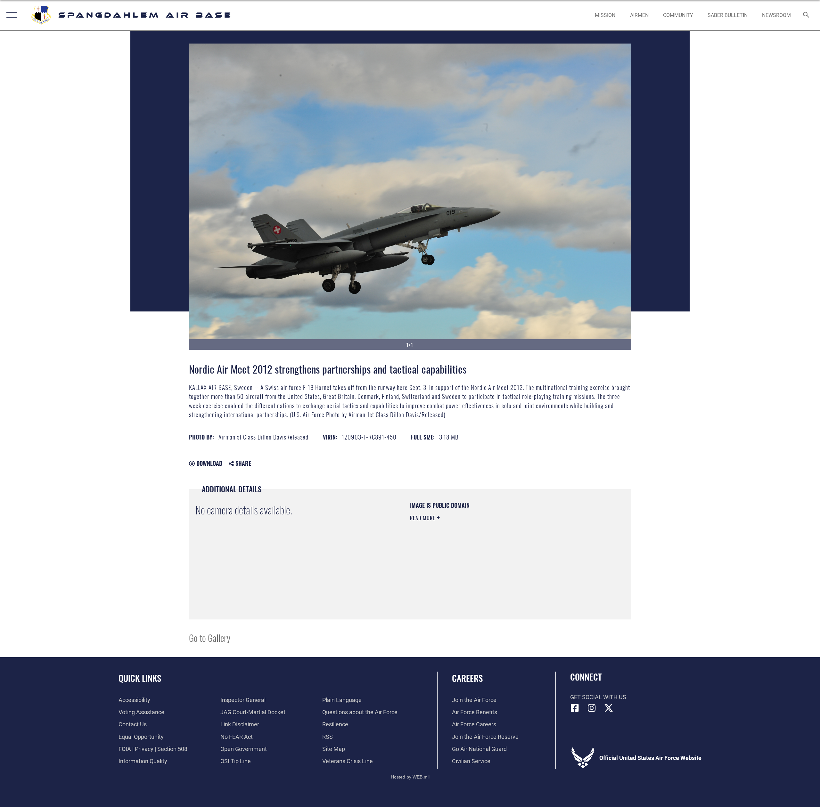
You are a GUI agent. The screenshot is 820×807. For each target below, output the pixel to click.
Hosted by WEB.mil (410, 776)
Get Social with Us (598, 697)
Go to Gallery (209, 637)
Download (208, 463)
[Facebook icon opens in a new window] (575, 708)
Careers (467, 678)
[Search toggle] (806, 15)
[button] (10, 15)
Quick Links (140, 678)
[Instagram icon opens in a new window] (591, 708)
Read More (423, 518)
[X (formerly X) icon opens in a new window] (608, 708)
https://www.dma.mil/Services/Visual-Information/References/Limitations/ (485, 558)
